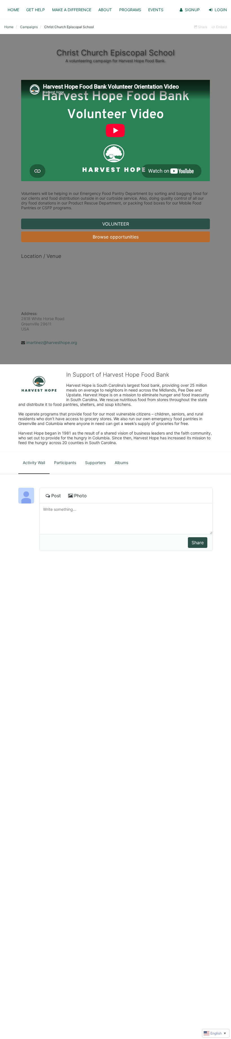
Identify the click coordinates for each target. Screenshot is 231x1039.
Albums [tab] (121, 462)
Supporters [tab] (95, 462)
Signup (192, 9)
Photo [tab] (80, 495)
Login (221, 9)
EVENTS (155, 9)
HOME (13, 9)
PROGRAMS (130, 9)
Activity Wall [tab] (34, 462)
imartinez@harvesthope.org (51, 342)
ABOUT (105, 9)
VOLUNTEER (115, 224)
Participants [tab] (65, 462)
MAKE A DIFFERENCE (71, 9)
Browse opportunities (116, 237)
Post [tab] (56, 495)
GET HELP (35, 9)
